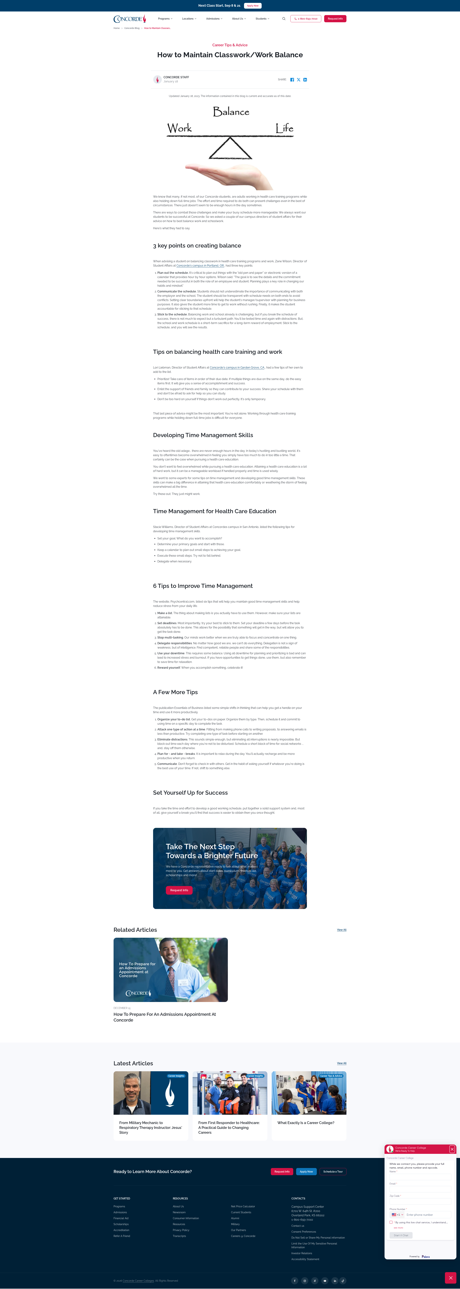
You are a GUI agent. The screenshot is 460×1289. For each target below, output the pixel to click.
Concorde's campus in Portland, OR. (200, 265)
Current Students (241, 1212)
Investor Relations (301, 1253)
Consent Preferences (303, 1231)
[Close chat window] (450, 1278)
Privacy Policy (181, 1230)
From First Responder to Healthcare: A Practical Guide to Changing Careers (229, 1128)
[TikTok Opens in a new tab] (342, 1280)
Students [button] (261, 18)
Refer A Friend (122, 1236)
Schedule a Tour (333, 1171)
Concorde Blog (132, 28)
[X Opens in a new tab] (314, 1280)
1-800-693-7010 (308, 18)
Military (235, 1224)
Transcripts (179, 1236)
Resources (179, 1224)
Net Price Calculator (243, 1206)
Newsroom (179, 1212)
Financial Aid (121, 1218)
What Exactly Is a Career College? (305, 1123)
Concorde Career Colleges (138, 1280)
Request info (335, 18)
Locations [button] (188, 18)
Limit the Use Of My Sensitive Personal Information (314, 1245)
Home (117, 28)
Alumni (235, 1218)
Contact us (297, 1225)
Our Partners (238, 1230)
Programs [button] (164, 18)
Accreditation (121, 1230)
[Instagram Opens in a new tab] (304, 1280)
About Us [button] (237, 18)
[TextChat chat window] (420, 1202)
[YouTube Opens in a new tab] (324, 1280)
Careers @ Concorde (243, 1236)
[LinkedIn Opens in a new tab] (335, 1280)
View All (341, 929)
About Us (178, 1206)
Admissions (120, 1212)
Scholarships (121, 1224)
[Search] (284, 18)
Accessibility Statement (305, 1259)
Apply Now (253, 5)
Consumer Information (186, 1218)
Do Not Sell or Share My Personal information (318, 1237)
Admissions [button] (213, 18)
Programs (119, 1206)
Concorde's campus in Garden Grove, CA (237, 367)
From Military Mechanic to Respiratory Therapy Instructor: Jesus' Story (150, 1128)
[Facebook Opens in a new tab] (294, 1280)
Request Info (179, 890)
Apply (306, 1171)
